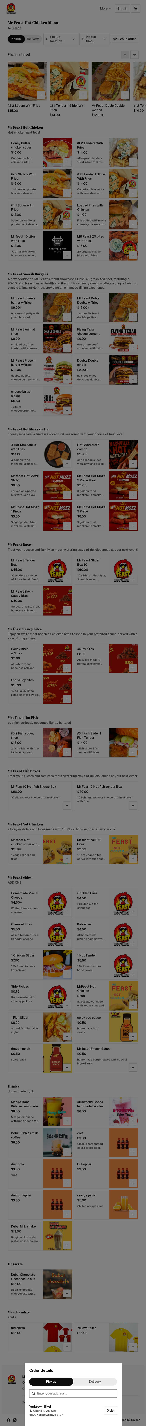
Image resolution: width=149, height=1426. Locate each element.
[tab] (51, 1382)
